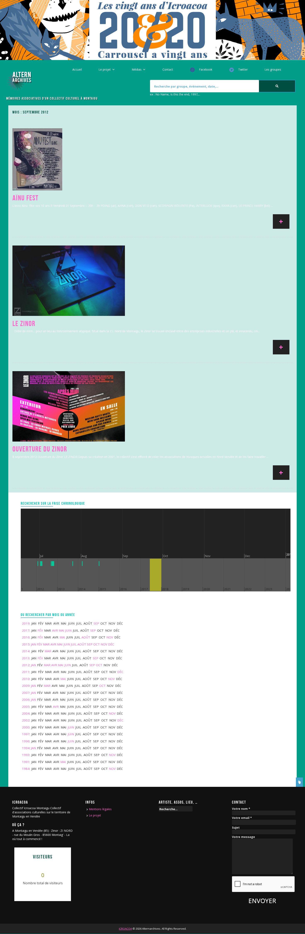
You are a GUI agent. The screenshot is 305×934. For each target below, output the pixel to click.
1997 (25, 734)
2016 (25, 637)
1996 (25, 741)
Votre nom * (241, 809)
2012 (25, 665)
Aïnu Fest (25, 198)
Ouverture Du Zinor (39, 449)
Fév (40, 630)
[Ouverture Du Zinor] (68, 406)
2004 (25, 713)
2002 (25, 720)
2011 (25, 672)
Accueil (77, 69)
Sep (96, 623)
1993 (25, 755)
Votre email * (242, 818)
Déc (111, 644)
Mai (61, 630)
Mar (46, 644)
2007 (25, 693)
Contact (167, 69)
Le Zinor (23, 323)
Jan (33, 644)
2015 (25, 644)
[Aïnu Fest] (37, 159)
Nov (109, 637)
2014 (25, 651)
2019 (25, 623)
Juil (74, 644)
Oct (96, 644)
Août (86, 637)
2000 (25, 727)
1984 (25, 769)
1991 (25, 762)
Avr (55, 630)
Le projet (105, 69)
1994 (25, 748)
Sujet (236, 827)
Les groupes (273, 69)
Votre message (243, 837)
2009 (25, 686)
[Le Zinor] (68, 280)
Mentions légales (100, 809)
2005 (25, 706)
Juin (68, 630)
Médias (137, 69)
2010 (25, 679)
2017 (25, 630)
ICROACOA (125, 928)
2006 (25, 699)
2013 (25, 658)
